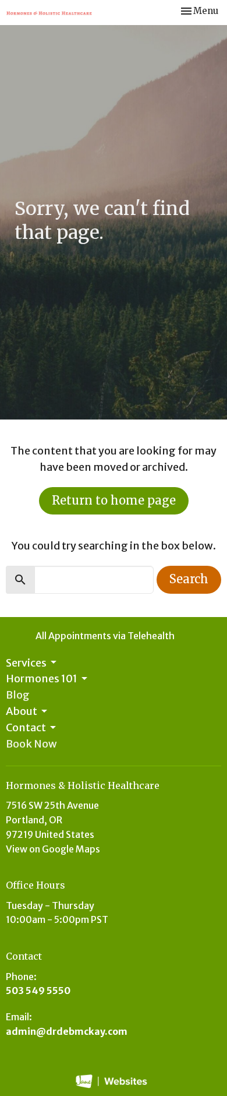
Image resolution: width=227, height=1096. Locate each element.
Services (26, 662)
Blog (18, 695)
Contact (26, 727)
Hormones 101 (41, 678)
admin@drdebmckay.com (66, 1031)
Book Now (31, 743)
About (21, 711)
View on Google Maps (53, 849)
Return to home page (114, 500)
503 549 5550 (38, 990)
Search (188, 579)
